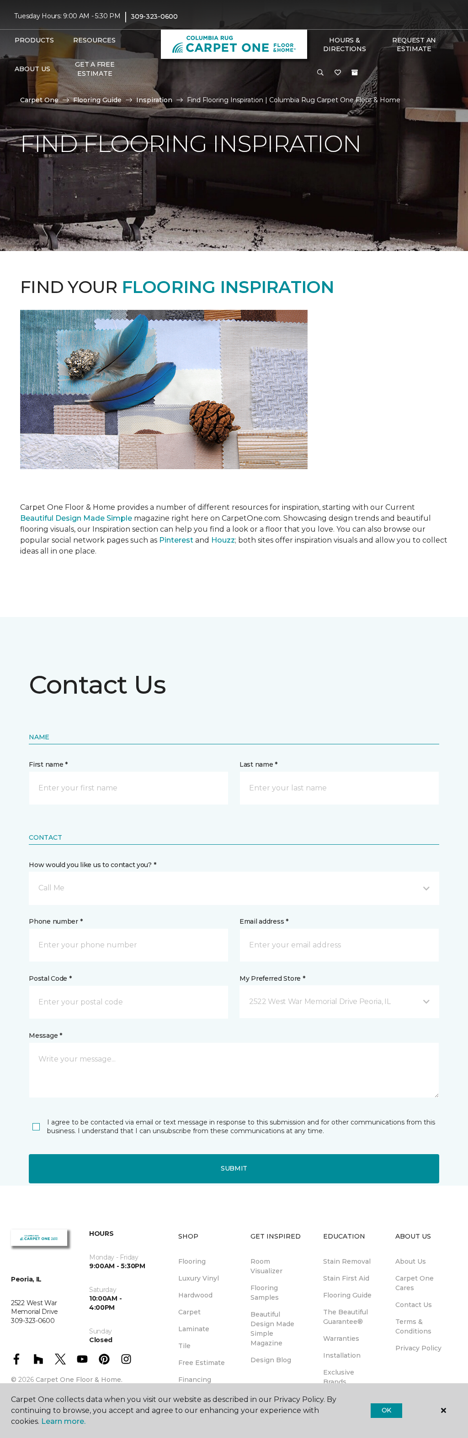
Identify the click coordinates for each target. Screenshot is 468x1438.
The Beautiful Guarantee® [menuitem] (345, 1317)
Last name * (258, 764)
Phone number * (55, 921)
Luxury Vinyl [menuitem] (198, 1278)
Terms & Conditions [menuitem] (413, 1326)
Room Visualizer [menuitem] (266, 1266)
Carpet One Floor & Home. (79, 1379)
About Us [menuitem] (410, 1261)
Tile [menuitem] (184, 1346)
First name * (48, 764)
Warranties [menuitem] (341, 1338)
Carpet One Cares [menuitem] (414, 1283)
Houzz (223, 540)
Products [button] (34, 40)
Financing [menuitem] (194, 1379)
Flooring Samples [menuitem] (264, 1293)
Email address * (263, 921)
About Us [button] (32, 69)
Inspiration (154, 100)
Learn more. (63, 1421)
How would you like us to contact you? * (92, 865)
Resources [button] (94, 40)
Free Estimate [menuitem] (201, 1363)
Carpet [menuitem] (189, 1312)
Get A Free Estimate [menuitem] (94, 69)
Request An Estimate (414, 44)
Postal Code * (50, 978)
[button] (320, 73)
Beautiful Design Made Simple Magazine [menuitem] (272, 1328)
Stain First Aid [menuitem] (346, 1278)
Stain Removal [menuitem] (347, 1261)
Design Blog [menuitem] (270, 1360)
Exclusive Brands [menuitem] (338, 1377)
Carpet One (39, 100)
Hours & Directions (344, 44)
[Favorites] (337, 73)
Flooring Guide (97, 100)
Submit (234, 1168)
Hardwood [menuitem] (195, 1295)
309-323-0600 (154, 16)
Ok (386, 1410)
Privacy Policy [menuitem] (418, 1348)
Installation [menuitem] (342, 1355)
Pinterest (176, 540)
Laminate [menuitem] (193, 1329)
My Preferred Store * (272, 978)
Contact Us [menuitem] (413, 1305)
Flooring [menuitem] (192, 1261)
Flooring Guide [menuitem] (347, 1295)
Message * (45, 1035)
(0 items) (354, 72)
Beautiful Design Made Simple (76, 518)
